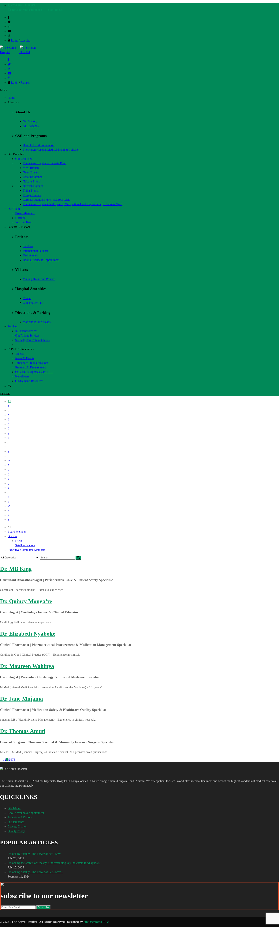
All (9, 401)
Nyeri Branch (31, 172)
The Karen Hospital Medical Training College (50, 149)
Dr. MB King (16, 569)
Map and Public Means (36, 321)
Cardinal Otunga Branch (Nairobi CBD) (47, 199)
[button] (9, 386)
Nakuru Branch (32, 181)
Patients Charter (17, 826)
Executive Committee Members (26, 549)
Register (25, 40)
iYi (107, 921)
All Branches (31, 126)
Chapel (27, 298)
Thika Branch (31, 190)
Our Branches (16, 822)
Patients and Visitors (20, 817)
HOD (18, 540)
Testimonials (30, 255)
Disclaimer (14, 808)
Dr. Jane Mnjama (21, 698)
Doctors (12, 536)
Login (14, 40)
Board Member (17, 531)
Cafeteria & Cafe (33, 302)
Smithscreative (93, 921)
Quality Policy (16, 831)
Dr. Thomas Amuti (22, 731)
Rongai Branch (32, 195)
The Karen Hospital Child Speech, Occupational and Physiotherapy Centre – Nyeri (72, 204)
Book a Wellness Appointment (41, 260)
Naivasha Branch (33, 186)
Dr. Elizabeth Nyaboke (27, 633)
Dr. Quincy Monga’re (26, 601)
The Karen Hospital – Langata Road (44, 163)
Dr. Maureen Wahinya (27, 666)
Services (28, 246)
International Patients (35, 250)
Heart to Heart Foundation (38, 145)
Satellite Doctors (25, 545)
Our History (30, 121)
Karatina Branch (33, 177)
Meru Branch (31, 167)
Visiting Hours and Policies (39, 279)
